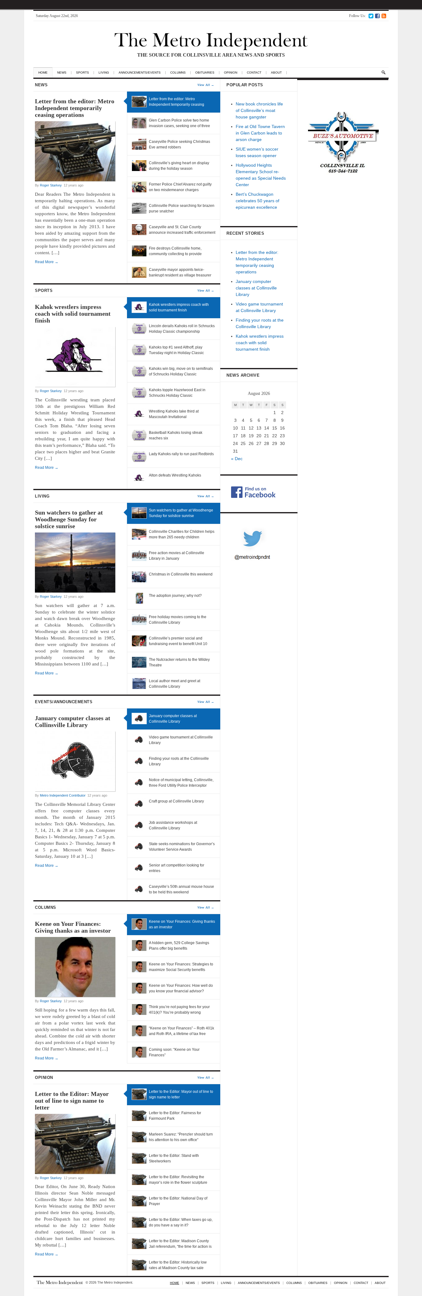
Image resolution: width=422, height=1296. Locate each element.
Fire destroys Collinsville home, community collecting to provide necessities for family (175, 254)
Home (43, 72)
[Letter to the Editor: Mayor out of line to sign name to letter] (75, 1172)
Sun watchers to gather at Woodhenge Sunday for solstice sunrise (69, 519)
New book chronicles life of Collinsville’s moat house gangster (259, 110)
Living (104, 72)
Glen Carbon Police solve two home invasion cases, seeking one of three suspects (179, 126)
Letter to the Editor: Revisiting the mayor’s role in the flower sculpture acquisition (178, 1182)
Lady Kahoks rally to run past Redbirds (181, 454)
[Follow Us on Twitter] (371, 16)
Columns (178, 72)
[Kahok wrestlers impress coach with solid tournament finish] (75, 385)
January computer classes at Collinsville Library (72, 721)
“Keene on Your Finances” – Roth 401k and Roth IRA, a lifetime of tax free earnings (181, 1034)
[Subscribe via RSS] (384, 16)
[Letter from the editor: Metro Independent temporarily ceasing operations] (75, 180)
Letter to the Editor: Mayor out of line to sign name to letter (72, 1100)
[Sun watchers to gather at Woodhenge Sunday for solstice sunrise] (75, 591)
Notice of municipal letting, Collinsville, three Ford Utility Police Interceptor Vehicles (181, 785)
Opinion (230, 72)
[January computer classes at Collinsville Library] (75, 790)
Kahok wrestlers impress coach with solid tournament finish (73, 313)
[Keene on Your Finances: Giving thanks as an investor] (75, 996)
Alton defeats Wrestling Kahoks (175, 475)
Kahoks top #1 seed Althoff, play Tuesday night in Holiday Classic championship (176, 353)
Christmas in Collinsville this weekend (181, 574)
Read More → (46, 262)
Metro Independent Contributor (63, 795)
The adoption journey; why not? (175, 595)
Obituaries (204, 72)
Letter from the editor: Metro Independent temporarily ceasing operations (74, 108)
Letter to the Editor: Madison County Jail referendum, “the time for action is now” (180, 1246)
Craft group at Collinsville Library (176, 801)
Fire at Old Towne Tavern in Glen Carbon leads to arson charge (260, 133)
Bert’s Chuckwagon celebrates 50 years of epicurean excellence (257, 201)
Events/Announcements (124, 701)
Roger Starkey (51, 185)
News (61, 72)
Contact (254, 72)
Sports (82, 72)
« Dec (237, 458)
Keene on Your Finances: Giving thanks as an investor (73, 927)
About (276, 72)
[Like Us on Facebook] (377, 16)
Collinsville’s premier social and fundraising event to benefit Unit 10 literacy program (178, 644)
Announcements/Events (140, 72)
